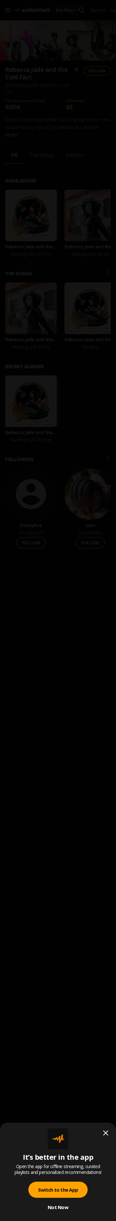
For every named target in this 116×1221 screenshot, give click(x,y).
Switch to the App (58, 1189)
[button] (58, 610)
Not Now (58, 1207)
